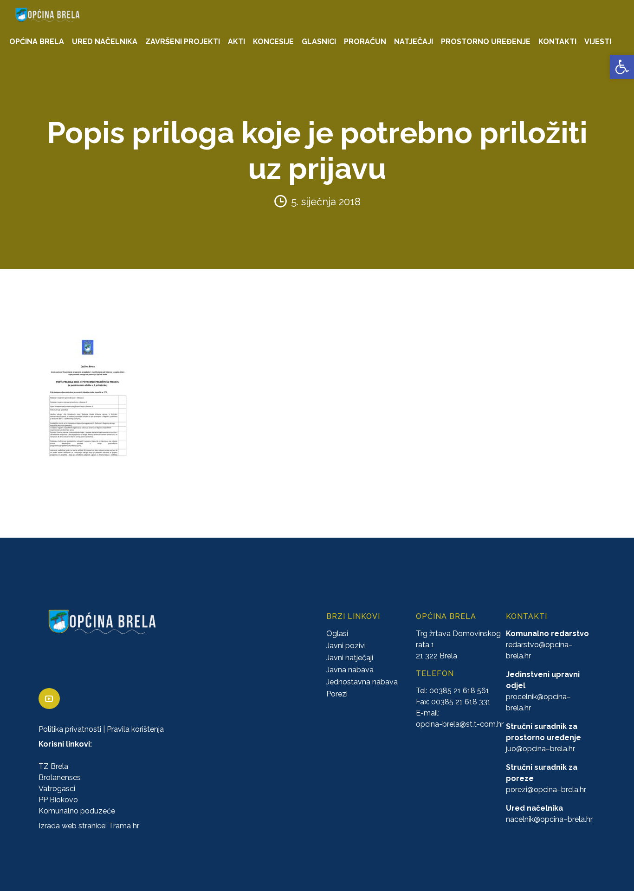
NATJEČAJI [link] (413, 41)
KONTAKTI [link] (557, 41)
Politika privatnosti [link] (70, 729)
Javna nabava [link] (350, 669)
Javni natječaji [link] (349, 657)
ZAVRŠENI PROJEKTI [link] (182, 41)
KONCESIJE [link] (273, 41)
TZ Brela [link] (53, 766)
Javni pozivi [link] (346, 645)
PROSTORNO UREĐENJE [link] (485, 41)
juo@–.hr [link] (540, 748)
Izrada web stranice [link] (72, 825)
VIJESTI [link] (597, 41)
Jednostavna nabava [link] (362, 681)
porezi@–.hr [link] (546, 789)
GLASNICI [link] (319, 41)
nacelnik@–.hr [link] (549, 819)
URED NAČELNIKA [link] (104, 41)
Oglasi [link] (337, 633)
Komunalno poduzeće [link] (77, 810)
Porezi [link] (337, 693)
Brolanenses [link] (60, 777)
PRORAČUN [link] (365, 41)
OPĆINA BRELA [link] (36, 41)
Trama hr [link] (124, 825)
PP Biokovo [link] (58, 799)
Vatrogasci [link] (57, 788)
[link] (622, 67)
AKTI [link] (236, 41)
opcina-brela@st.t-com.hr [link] (460, 724)
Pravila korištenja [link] (135, 729)
